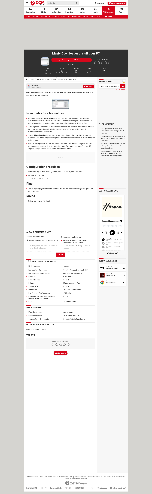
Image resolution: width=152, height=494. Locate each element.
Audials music (68, 246)
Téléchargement (108, 12)
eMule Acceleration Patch (72, 283)
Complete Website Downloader (74, 319)
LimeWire (66, 267)
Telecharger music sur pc (37, 246)
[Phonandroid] (118, 488)
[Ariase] (102, 488)
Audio (28, 16)
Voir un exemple (120, 89)
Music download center (71, 251)
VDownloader (33, 286)
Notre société (48, 476)
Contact (61, 476)
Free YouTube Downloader (38, 270)
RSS (113, 476)
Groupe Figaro (69, 478)
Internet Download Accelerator (39, 273)
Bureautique (35, 16)
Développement (45, 16)
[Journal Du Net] (43, 488)
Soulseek (66, 280)
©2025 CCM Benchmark (80, 478)
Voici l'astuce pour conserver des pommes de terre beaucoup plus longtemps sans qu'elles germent (111, 153)
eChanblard (32, 290)
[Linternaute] (56, 488)
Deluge (31, 283)
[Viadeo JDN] (90, 488)
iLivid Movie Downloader (72, 290)
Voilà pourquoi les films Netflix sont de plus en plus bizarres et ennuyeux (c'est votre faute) (113, 138)
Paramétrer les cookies (93, 476)
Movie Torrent (68, 277)
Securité (95, 12)
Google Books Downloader (72, 273)
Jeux (68, 16)
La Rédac (35, 85)
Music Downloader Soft (62, 73)
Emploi (109, 16)
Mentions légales (120, 476)
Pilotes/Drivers (76, 16)
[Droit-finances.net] (68, 488)
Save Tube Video (34, 280)
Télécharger (40, 79)
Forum (121, 12)
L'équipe (41, 476)
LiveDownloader (34, 266)
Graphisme (55, 16)
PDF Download (68, 313)
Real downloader (34, 251)
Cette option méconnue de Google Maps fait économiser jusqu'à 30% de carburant (112, 131)
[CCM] (37, 3)
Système (92, 16)
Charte (109, 476)
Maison (82, 12)
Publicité (55, 476)
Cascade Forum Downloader (38, 319)
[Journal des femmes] (31, 488)
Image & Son (69, 12)
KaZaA (30, 302)
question (118, 3)
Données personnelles (79, 476)
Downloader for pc (69, 240)
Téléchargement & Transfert (67, 79)
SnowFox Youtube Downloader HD (75, 270)
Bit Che (65, 296)
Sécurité (85, 16)
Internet (63, 16)
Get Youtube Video (69, 302)
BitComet (66, 286)
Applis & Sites (56, 12)
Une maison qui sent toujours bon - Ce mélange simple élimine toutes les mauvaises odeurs (113, 146)
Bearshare (32, 277)
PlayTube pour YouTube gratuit (39, 293)
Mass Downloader (35, 312)
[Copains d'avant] (79, 488)
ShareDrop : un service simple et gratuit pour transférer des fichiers (42, 297)
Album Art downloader (71, 316)
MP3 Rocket (67, 293)
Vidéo (98, 16)
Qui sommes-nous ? (32, 476)
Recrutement (68, 476)
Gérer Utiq (103, 476)
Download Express (35, 316)
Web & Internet (51, 79)
